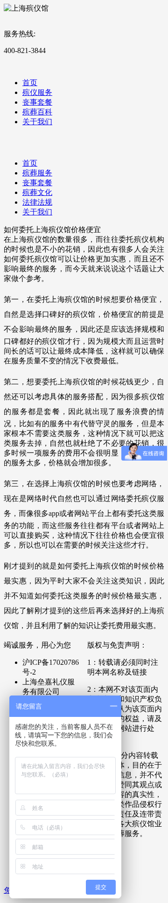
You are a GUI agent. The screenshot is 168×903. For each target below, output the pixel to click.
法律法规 (37, 202)
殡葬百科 (37, 112)
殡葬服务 (37, 173)
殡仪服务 (37, 92)
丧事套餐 (37, 102)
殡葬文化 (37, 192)
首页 (29, 83)
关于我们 (37, 122)
